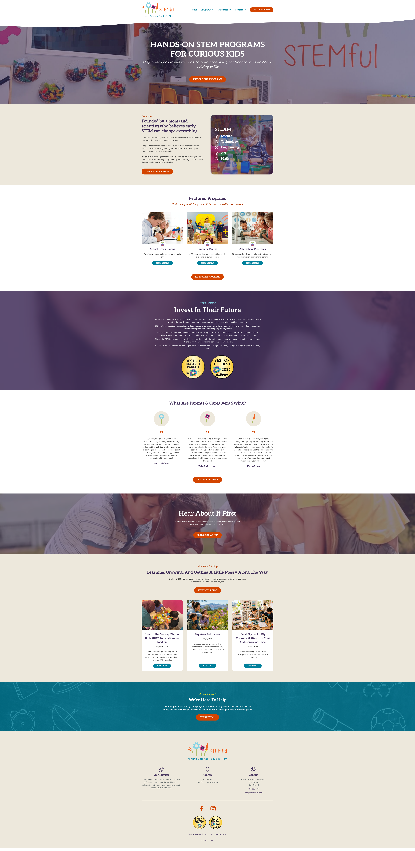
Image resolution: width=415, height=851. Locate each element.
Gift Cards (208, 834)
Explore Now (162, 263)
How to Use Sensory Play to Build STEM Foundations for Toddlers (162, 638)
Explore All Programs (207, 277)
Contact (239, 10)
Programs (206, 10)
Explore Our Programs (207, 79)
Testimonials (220, 834)
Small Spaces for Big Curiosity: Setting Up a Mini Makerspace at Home (253, 638)
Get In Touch (207, 717)
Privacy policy (195, 834)
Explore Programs (261, 10)
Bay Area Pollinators (207, 634)
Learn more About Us (157, 171)
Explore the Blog (207, 590)
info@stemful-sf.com (254, 793)
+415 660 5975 (253, 789)
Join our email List (207, 535)
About (194, 10)
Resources (223, 10)
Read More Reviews (207, 480)
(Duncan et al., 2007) (175, 335)
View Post (162, 666)
